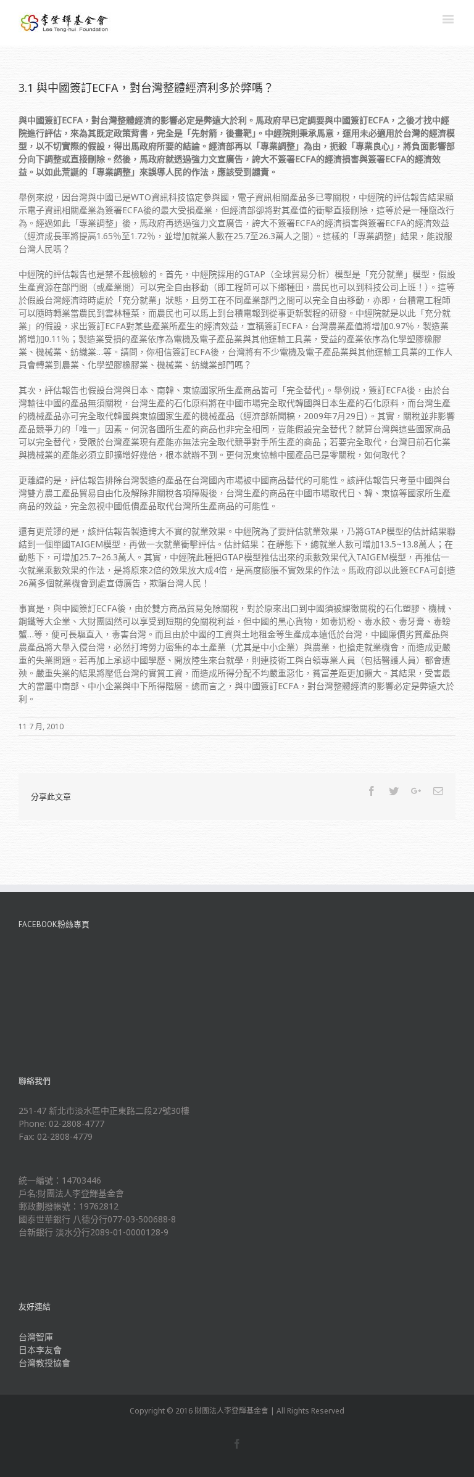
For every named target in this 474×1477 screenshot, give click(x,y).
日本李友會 (40, 1350)
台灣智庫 (36, 1337)
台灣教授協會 (44, 1363)
